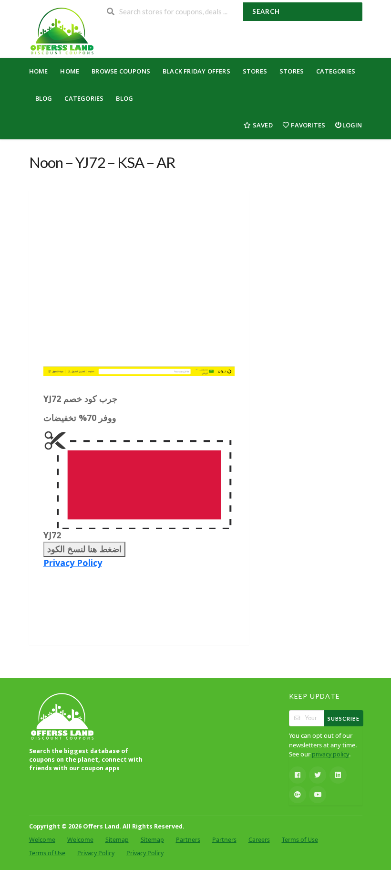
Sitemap (117, 840)
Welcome (42, 840)
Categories (335, 71)
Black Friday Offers (196, 71)
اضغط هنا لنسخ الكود (84, 549)
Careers (259, 840)
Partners (188, 840)
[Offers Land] (61, 29)
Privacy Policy (72, 562)
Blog (43, 98)
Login (352, 125)
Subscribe (344, 718)
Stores (255, 71)
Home (38, 71)
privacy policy (330, 754)
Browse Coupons (121, 71)
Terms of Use (300, 840)
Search (266, 11)
